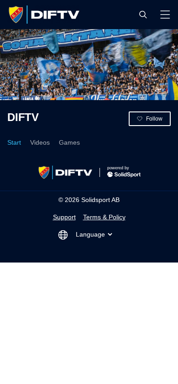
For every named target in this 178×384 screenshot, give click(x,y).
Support (64, 217)
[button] (143, 14)
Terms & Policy (104, 217)
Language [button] (90, 234)
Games (69, 142)
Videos (40, 142)
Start (14, 142)
